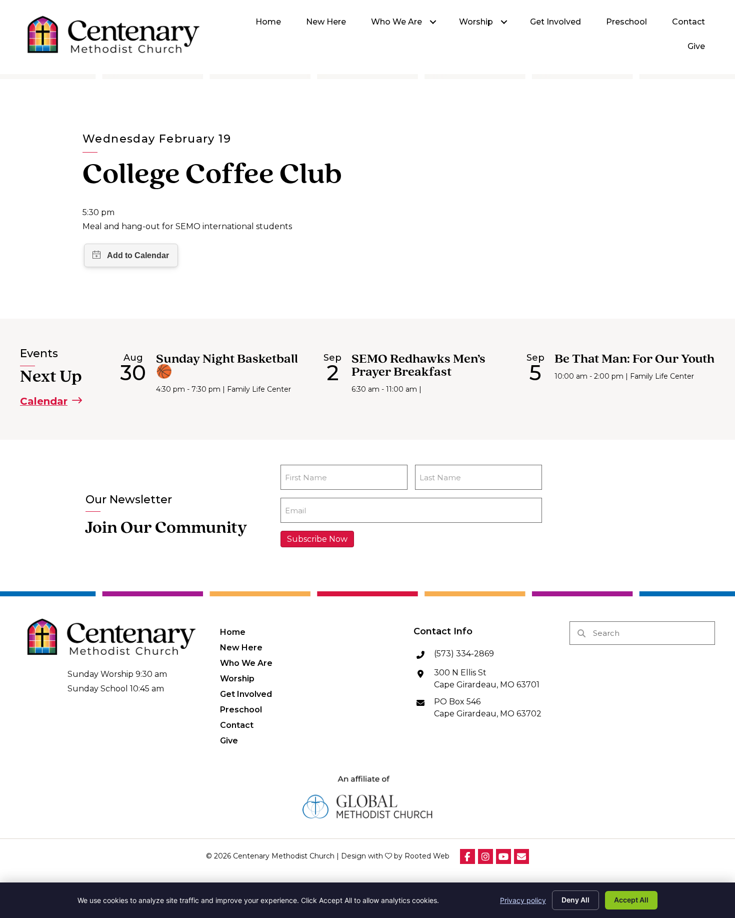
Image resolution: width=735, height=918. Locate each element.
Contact (237, 724)
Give (229, 740)
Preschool (241, 709)
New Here (241, 647)
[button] (433, 22)
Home (233, 631)
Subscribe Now (317, 539)
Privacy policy (523, 900)
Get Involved (246, 693)
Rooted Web (427, 855)
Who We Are (246, 662)
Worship (237, 678)
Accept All (631, 899)
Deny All (576, 899)
